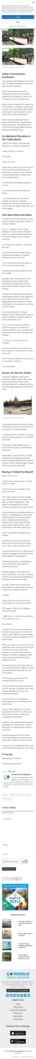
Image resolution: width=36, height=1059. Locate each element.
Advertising (18, 1007)
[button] (33, 2)
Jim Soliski (20, 795)
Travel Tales (7, 799)
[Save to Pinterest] (8, 878)
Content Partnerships (18, 1010)
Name (6, 845)
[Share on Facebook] (4, 878)
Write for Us (16, 1057)
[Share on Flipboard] (12, 878)
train (28, 795)
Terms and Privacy (21, 26)
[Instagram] (10, 995)
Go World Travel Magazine (21, 774)
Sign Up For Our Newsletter (18, 990)
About (4, 771)
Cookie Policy (12, 26)
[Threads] (25, 995)
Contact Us (18, 1013)
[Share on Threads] (16, 878)
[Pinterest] (14, 995)
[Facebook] (7, 995)
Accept (18, 17)
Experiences (18, 1019)
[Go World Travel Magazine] (6, 777)
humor (5, 795)
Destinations (18, 1016)
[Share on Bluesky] (20, 878)
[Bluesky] (21, 995)
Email (6, 854)
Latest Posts (11, 771)
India (12, 795)
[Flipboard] (28, 995)
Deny (18, 22)
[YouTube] (18, 995)
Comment (7, 819)
